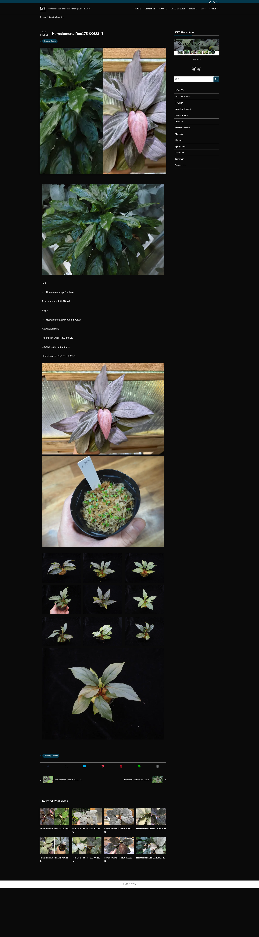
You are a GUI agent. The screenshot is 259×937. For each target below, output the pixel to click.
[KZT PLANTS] (43, 9)
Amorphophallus (182, 127)
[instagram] (210, 1)
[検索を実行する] (216, 79)
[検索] (217, 1)
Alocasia (179, 134)
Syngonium (180, 146)
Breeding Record (50, 41)
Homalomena (181, 115)
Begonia (179, 121)
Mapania (179, 140)
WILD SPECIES (182, 96)
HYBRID (179, 103)
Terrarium (179, 159)
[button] (48, 766)
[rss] (214, 1)
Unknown (179, 152)
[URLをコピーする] (157, 766)
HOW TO (179, 90)
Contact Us (180, 165)
